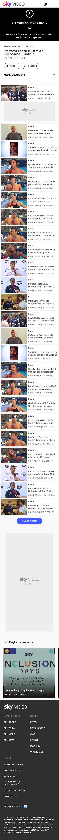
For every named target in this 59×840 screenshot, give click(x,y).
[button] (12, 66)
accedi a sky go (13, 806)
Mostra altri (29, 521)
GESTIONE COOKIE (13, 764)
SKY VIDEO (9, 734)
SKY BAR (34, 740)
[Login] (45, 4)
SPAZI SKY (35, 746)
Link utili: (9, 758)
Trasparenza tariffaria (28, 822)
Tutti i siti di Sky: (13, 716)
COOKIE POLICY (12, 770)
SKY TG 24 (9, 728)
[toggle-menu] (53, 4)
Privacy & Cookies (22, 820)
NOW (32, 734)
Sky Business (37, 728)
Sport (7, 46)
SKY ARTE (9, 740)
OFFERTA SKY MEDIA (14, 790)
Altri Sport (18, 46)
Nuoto (29, 46)
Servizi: (33, 716)
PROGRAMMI (36, 752)
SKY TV (33, 722)
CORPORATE (10, 796)
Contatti (7, 825)
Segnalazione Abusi (24, 832)
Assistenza (42, 822)
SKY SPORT (10, 722)
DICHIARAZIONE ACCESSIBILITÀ (12, 783)
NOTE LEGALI (11, 776)
